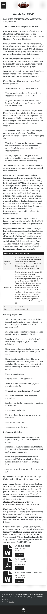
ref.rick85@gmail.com (15, 502)
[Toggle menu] (3, 5)
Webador (11, 602)
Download (19, 554)
